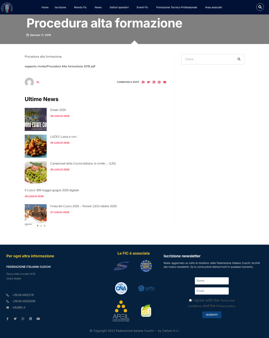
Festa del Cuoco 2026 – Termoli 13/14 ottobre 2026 (83, 206)
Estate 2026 (58, 110)
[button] (260, 7)
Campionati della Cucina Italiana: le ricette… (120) (83, 163)
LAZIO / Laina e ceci (63, 136)
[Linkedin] (30, 319)
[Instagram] (23, 319)
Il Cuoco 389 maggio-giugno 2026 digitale (52, 190)
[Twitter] (15, 319)
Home (45, 7)
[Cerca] (239, 59)
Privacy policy (226, 306)
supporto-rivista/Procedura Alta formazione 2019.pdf (60, 66)
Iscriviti (212, 314)
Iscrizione (60, 7)
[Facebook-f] (7, 319)
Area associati (213, 7)
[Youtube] (38, 319)
